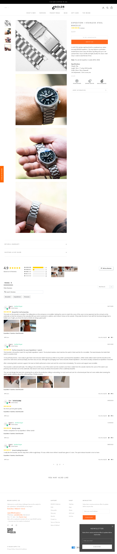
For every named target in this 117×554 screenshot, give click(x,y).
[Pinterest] (81, 75)
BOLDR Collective (55, 504)
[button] (109, 337)
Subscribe (97, 547)
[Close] (112, 526)
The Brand (86, 13)
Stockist (53, 516)
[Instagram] (16, 525)
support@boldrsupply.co (13, 513)
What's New (31, 13)
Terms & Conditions (21, 549)
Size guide (53, 510)
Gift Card (71, 513)
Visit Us (23, 508)
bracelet (7, 297)
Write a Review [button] (107, 268)
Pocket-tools (55, 13)
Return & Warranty (12, 244)
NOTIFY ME (89, 42)
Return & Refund (55, 525)
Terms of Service (55, 522)
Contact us (53, 519)
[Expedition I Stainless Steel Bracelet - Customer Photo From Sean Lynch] (54, 269)
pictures (26, 297)
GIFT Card (75, 13)
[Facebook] (77, 75)
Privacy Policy (11, 549)
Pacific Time (22, 517)
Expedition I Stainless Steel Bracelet (13, 333)
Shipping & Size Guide (13, 252)
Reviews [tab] (7, 283)
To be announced (89, 37)
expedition (17, 297)
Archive (71, 516)
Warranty (53, 513)
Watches (42, 13)
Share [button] (7, 337)
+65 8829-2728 (18, 515)
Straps (70, 510)
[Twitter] (79, 75)
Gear (66, 13)
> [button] (63, 464)
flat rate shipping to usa (58, 2)
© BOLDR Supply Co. (14, 546)
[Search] (107, 8)
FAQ (52, 507)
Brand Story (10, 508)
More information (79, 90)
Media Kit (17, 508)
